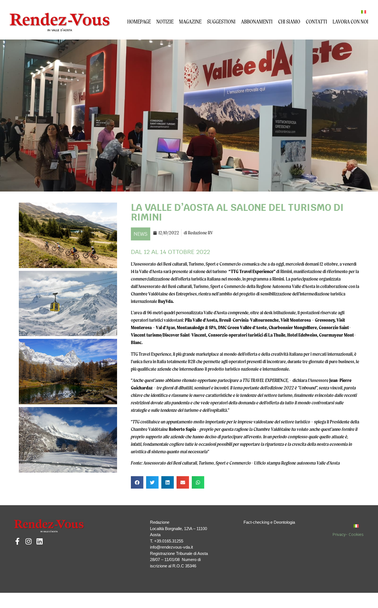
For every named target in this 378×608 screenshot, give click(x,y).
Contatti (316, 21)
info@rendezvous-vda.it (171, 547)
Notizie (165, 21)
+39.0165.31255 (168, 541)
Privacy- (341, 534)
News (140, 234)
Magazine (190, 21)
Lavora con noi (350, 21)
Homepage (139, 21)
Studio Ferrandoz (77, 598)
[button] (137, 482)
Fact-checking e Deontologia (269, 522)
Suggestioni (221, 21)
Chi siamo (289, 21)
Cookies (356, 534)
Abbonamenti (257, 21)
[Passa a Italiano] (363, 12)
